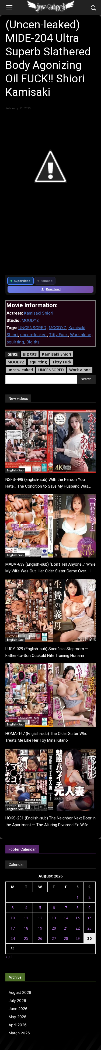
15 (77, 917)
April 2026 (18, 1024)
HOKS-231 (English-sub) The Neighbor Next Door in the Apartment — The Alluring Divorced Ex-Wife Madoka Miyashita (50, 825)
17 (13, 928)
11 (26, 917)
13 (54, 917)
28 (66, 938)
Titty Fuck (58, 334)
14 (66, 917)
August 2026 (20, 992)
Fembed (47, 281)
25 (26, 938)
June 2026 (18, 1008)
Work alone (80, 334)
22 (77, 928)
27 (54, 938)
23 (89, 928)
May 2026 (17, 1016)
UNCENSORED (32, 327)
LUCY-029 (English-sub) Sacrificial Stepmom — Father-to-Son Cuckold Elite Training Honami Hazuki (46, 655)
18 (26, 928)
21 (66, 928)
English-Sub (15, 470)
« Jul (8, 956)
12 (40, 917)
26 (40, 938)
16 (89, 917)
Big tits (33, 342)
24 (13, 938)
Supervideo (22, 281)
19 (40, 928)
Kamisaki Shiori (38, 313)
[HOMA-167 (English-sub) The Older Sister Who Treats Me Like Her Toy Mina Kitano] (50, 695)
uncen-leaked (33, 334)
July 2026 (17, 1000)
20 (54, 928)
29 (77, 938)
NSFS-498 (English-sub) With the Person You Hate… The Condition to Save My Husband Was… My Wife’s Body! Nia (48, 486)
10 (13, 917)
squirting (15, 342)
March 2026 (19, 1033)
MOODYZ (30, 320)
